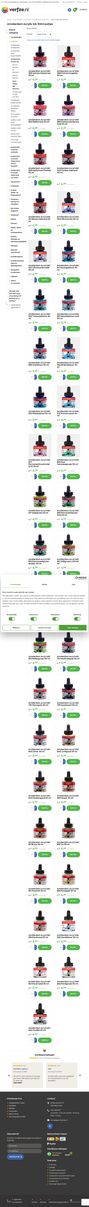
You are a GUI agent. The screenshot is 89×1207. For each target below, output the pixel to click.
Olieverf (14, 223)
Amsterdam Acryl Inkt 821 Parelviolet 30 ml (39, 983)
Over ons (52, 1165)
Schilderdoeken (17, 257)
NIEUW (13, 219)
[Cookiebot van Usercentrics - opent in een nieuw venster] (77, 578)
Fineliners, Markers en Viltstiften (15, 202)
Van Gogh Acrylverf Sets (16, 141)
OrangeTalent (75, 1202)
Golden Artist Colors (16, 129)
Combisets (15, 186)
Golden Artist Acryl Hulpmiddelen (16, 122)
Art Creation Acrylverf (15, 115)
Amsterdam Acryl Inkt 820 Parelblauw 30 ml (68, 936)
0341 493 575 (70, 2)
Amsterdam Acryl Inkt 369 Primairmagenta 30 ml (68, 73)
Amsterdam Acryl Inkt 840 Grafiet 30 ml (39, 1029)
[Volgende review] (80, 1075)
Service (79, 2)
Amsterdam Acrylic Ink (16, 60)
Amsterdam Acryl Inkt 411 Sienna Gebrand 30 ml (39, 219)
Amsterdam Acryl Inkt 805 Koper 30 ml (68, 797)
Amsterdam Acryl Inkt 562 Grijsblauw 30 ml (39, 364)
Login (85, 2)
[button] (50, 1126)
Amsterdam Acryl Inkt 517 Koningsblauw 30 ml (68, 268)
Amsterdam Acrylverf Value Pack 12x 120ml (15, 174)
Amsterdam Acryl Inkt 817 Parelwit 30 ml (39, 890)
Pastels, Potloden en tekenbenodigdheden (17, 239)
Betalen (12, 1108)
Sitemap (43, 1202)
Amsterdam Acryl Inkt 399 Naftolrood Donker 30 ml (39, 170)
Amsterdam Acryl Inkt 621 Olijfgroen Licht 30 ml (68, 561)
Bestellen (12, 1105)
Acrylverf (17, 41)
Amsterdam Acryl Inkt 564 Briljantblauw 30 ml (68, 365)
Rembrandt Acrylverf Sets (16, 135)
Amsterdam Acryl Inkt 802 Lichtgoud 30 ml (68, 750)
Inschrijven (14, 1157)
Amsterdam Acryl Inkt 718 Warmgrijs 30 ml (39, 704)
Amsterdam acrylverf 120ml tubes (62, 1176)
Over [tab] (73, 584)
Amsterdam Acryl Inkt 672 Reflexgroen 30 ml (39, 658)
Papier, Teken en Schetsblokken (16, 230)
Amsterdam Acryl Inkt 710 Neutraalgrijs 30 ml (68, 658)
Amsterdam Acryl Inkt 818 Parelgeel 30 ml (68, 890)
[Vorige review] (9, 1075)
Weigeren (16, 628)
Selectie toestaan (44, 628)
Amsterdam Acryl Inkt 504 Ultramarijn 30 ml (68, 218)
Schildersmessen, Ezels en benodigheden (17, 263)
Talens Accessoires (15, 282)
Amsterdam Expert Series (16, 101)
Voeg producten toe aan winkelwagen (43, 40)
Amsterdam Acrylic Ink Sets (16, 94)
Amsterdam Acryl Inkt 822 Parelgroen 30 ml (68, 983)
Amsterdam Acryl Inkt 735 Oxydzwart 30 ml (68, 704)
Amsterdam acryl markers (59, 1178)
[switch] (33, 619)
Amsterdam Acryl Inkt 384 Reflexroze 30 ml (39, 121)
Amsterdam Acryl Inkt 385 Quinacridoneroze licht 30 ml (68, 122)
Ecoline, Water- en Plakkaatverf (16, 193)
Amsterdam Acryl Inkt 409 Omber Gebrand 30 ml (68, 170)
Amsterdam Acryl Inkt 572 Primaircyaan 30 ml (68, 413)
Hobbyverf (15, 215)
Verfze (15, 10)
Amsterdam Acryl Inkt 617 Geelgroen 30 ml (39, 512)
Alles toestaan (72, 628)
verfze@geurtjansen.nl (59, 1120)
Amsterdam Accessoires (15, 46)
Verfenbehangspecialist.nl (58, 1202)
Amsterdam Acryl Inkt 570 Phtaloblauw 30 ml (39, 412)
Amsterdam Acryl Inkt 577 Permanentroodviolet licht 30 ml (39, 463)
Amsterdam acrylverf (57, 1173)
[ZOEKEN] (69, 10)
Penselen (14, 246)
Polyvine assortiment (15, 251)
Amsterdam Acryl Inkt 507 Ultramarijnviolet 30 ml (39, 268)
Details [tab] (44, 584)
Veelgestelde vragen (17, 1103)
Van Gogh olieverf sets (57, 1184)
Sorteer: (30, 34)
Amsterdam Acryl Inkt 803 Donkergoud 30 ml (39, 797)
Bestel (45, 85)
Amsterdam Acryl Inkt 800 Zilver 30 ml (39, 750)
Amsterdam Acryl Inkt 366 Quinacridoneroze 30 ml (39, 73)
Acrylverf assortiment (57, 1170)
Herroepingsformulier (17, 1117)
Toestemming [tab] (15, 584)
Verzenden (13, 1111)
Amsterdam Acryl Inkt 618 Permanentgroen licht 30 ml (68, 513)
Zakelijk (52, 1167)
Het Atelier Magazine (15, 210)
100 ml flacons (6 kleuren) (15, 68)
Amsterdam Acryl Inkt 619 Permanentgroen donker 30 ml (39, 561)
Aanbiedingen (16, 37)
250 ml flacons (15, 77)
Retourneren (14, 1114)
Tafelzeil (14, 276)
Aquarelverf (15, 182)
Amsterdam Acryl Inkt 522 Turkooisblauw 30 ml (39, 316)
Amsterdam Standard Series (15, 108)
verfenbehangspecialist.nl (16, 306)
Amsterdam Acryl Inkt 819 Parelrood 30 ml (39, 936)
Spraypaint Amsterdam (15, 271)
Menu (84, 10)
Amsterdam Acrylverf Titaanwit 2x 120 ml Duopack (15, 161)
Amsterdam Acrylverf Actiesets (15, 150)
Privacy (34, 1202)
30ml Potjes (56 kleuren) (16, 85)
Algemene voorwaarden (17, 1201)
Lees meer (17, 1083)
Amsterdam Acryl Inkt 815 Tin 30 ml (68, 843)
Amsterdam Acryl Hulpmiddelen (16, 53)
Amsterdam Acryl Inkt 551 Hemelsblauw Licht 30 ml (68, 316)
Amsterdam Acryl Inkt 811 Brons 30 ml (39, 843)
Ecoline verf (53, 1181)
